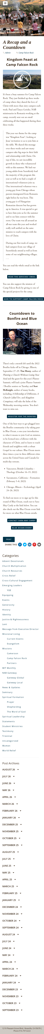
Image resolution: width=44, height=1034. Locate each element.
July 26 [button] (6, 776)
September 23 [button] (10, 1010)
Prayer (10, 702)
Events (6, 600)
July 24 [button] (6, 941)
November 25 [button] (10, 831)
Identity (6, 614)
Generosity (8, 605)
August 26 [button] (8, 769)
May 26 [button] (6, 790)
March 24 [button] (8, 968)
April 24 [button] (7, 962)
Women (6, 745)
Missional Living (11, 634)
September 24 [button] (10, 927)
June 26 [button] (7, 783)
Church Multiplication (14, 566)
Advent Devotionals (13, 561)
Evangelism (13, 643)
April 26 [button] (7, 797)
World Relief (9, 750)
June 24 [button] (7, 948)
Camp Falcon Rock (26, 52)
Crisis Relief (8, 575)
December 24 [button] (10, 907)
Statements (8, 721)
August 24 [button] (8, 934)
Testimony (7, 731)
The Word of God (16, 711)
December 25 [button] (10, 824)
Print (8, 539)
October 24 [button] (9, 920)
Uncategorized (10, 741)
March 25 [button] (8, 886)
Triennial (7, 736)
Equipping (7, 595)
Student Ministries (12, 726)
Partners (12, 663)
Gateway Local (15, 682)
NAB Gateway (9, 673)
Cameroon (12, 653)
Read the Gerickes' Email (22, 277)
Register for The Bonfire (22, 416)
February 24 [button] (10, 975)
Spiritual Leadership (13, 716)
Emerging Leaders (12, 585)
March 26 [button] (8, 803)
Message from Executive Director (20, 629)
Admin (8, 52)
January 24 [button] (9, 982)
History (6, 609)
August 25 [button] (8, 852)
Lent (4, 624)
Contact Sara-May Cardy (22, 520)
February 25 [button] (10, 893)
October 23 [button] (9, 1003)
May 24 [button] (6, 955)
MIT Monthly (9, 668)
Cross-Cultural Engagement (17, 580)
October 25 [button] (9, 838)
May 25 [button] (6, 872)
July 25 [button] (6, 858)
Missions (7, 648)
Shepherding (14, 707)
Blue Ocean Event (22, 528)
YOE (9, 590)
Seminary (7, 692)
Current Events (15, 639)
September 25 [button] (10, 845)
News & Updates (11, 687)
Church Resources (12, 571)
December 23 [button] (10, 989)
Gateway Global (15, 677)
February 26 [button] (10, 810)
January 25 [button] (9, 900)
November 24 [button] (10, 913)
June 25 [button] (7, 865)
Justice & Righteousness (15, 619)
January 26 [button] (9, 817)
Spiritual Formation (13, 697)
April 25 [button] (7, 879)
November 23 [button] (10, 996)
